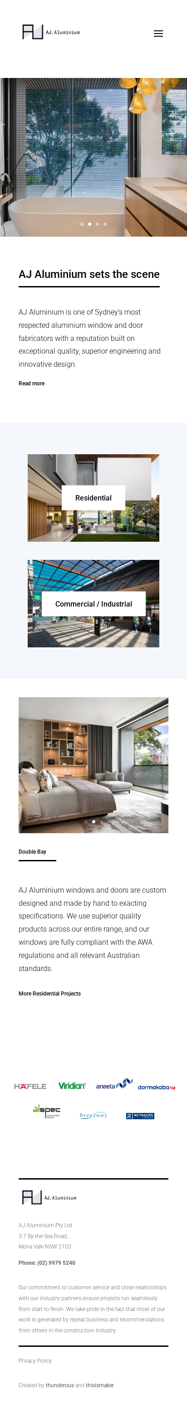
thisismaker (100, 1385)
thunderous (60, 1385)
